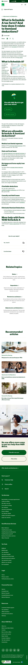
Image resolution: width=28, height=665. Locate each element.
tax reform (20, 57)
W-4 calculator (5, 564)
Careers (3, 630)
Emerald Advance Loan (7, 595)
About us (4, 626)
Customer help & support (8, 607)
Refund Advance (6, 597)
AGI (11, 211)
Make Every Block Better (8, 628)
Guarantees (4, 642)
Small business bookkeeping (9, 531)
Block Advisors (5, 528)
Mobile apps (5, 550)
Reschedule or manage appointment (11, 499)
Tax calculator (5, 552)
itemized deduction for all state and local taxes (14, 153)
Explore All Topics (8, 9)
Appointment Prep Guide (8, 556)
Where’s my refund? (6, 562)
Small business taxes (7, 529)
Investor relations (6, 638)
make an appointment (14, 223)
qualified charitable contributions (9, 190)
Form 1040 (4, 72)
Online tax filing (5, 501)
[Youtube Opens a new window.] (14, 650)
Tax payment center (6, 560)
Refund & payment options (8, 558)
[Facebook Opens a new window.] (7, 650)
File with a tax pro (10, 114)
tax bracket (14, 46)
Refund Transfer (6, 593)
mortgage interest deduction (16, 167)
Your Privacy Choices (16, 662)
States (14, 274)
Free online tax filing (7, 505)
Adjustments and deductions (14, 308)
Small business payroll (7, 533)
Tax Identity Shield (6, 513)
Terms (3, 574)
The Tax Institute (6, 640)
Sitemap (4, 615)
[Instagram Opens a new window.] (10, 650)
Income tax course (6, 634)
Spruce (3, 589)
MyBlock (4, 548)
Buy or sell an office (6, 632)
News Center (5, 636)
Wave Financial (5, 538)
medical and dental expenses (15, 145)
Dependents (14, 285)
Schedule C (22, 202)
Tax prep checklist (6, 554)
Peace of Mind (5, 511)
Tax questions (5, 609)
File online (8, 109)
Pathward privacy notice (8, 578)
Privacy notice (5, 576)
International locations (7, 613)
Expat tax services (6, 517)
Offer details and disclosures (9, 468)
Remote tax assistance (14, 296)
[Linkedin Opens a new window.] (18, 650)
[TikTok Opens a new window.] (3, 650)
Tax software (5, 507)
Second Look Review (7, 509)
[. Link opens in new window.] (6, 662)
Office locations (5, 611)
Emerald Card (5, 591)
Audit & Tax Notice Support (8, 515)
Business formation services (8, 535)
